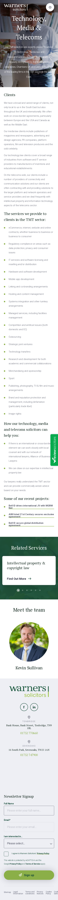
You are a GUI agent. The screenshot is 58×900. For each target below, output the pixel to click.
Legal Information (18, 893)
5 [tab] (35, 590)
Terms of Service (33, 864)
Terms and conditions (29, 893)
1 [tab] (18, 590)
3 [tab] (27, 590)
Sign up (29, 875)
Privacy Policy (43, 853)
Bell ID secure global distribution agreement (26, 524)
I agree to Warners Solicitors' (30, 853)
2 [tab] (22, 590)
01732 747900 (29, 754)
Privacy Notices (40, 893)
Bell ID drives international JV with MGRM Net (31, 507)
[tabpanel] (29, 570)
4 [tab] (31, 590)
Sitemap (7, 892)
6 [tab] (40, 590)
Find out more (16, 578)
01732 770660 (29, 733)
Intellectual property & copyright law (26, 565)
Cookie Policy (49, 893)
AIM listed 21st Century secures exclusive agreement (31, 515)
